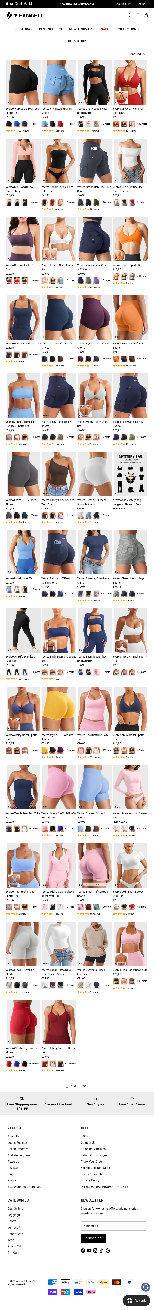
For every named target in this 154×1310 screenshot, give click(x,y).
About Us (14, 1136)
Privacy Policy (90, 1180)
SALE (105, 29)
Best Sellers (15, 1208)
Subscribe (93, 1238)
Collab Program (18, 1149)
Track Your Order (92, 1161)
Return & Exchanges (94, 1155)
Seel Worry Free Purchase (24, 1187)
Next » (84, 1086)
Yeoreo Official (23, 1281)
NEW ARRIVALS (81, 29)
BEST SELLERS (50, 29)
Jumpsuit (14, 1227)
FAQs (84, 1136)
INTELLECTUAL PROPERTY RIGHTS (104, 1187)
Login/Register (17, 1142)
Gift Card (13, 1252)
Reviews (13, 1168)
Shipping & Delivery (93, 1149)
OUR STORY (77, 41)
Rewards (13, 1161)
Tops (11, 1240)
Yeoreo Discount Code (95, 1168)
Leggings (14, 1215)
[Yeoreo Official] (24, 15)
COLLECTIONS (127, 29)
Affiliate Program (19, 1155)
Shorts (12, 1221)
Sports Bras (15, 1234)
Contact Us (88, 1142)
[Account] (121, 15)
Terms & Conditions (94, 1174)
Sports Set (14, 1246)
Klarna (12, 1180)
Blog (11, 1174)
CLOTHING (23, 29)
